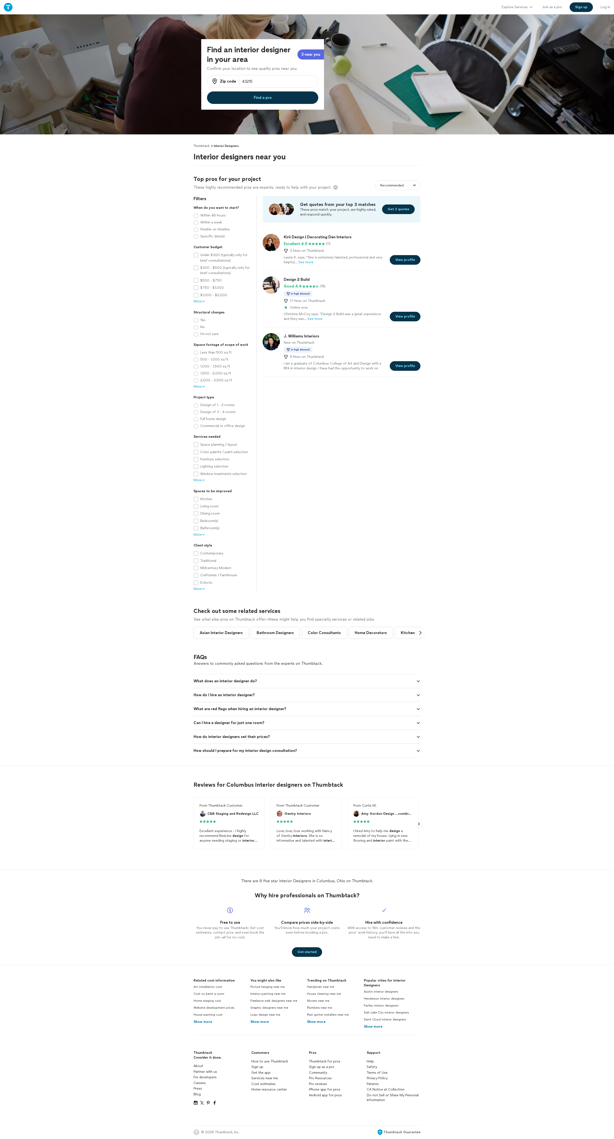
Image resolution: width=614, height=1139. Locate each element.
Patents (373, 1084)
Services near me (264, 1078)
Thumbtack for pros (324, 1061)
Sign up (257, 1067)
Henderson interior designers (384, 998)
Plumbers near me (319, 1007)
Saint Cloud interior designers (385, 1019)
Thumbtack (201, 146)
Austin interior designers (381, 991)
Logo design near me (265, 1014)
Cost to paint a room (209, 993)
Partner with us (205, 1072)
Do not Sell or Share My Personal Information (393, 1097)
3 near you (310, 54)
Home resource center (269, 1089)
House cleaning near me (324, 993)
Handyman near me (320, 987)
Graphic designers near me (269, 1007)
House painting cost (208, 1014)
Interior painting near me (267, 993)
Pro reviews (318, 1084)
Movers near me (318, 1000)
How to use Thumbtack (269, 1061)
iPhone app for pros (324, 1089)
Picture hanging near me (267, 987)
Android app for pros (325, 1095)
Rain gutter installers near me (328, 1014)
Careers (200, 1083)
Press (198, 1088)
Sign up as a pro (321, 1067)
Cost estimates (263, 1084)
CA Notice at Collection (385, 1089)
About (198, 1066)
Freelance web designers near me (273, 1000)
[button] (420, 633)
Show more (203, 1022)
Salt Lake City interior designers (386, 1012)
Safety (372, 1067)
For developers (205, 1077)
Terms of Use (377, 1073)
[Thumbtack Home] (8, 7)
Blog (197, 1094)
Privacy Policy (377, 1078)
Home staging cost (207, 1000)
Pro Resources (320, 1078)
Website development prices (214, 1007)
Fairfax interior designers (381, 1005)
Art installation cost (208, 987)
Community (318, 1073)
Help (370, 1061)
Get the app (261, 1073)
